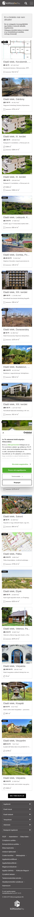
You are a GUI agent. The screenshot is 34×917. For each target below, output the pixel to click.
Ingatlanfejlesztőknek (9, 863)
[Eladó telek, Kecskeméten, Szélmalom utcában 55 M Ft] (17, 49)
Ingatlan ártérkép (8, 870)
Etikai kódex (24, 836)
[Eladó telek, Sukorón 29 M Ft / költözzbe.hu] (17, 504)
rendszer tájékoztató (9, 852)
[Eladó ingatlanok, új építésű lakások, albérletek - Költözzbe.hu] (17, 905)
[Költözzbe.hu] (11, 3)
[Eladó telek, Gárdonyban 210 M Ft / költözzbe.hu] (17, 87)
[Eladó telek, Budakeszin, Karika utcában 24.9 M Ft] (17, 354)
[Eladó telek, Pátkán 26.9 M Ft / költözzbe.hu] (17, 541)
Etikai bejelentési (8, 848)
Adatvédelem (13, 836)
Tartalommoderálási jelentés (11, 878)
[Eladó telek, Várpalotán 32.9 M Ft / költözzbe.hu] (17, 765)
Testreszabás (16, 476)
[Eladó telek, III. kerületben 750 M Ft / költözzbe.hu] (17, 124)
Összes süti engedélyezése (17, 470)
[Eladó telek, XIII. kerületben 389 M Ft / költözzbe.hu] (17, 392)
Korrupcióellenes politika (10, 844)
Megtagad (17, 482)
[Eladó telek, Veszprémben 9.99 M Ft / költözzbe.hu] (17, 728)
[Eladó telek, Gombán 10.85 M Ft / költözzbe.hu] (17, 242)
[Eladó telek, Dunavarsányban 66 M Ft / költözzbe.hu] (17, 317)
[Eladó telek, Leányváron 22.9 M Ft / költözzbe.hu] (17, 205)
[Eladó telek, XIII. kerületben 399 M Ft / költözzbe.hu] (17, 280)
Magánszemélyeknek (9, 867)
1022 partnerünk (13, 444)
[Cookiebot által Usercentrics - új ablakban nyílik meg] (24, 433)
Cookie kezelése (8, 855)
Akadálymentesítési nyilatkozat (12, 882)
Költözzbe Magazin (22, 870)
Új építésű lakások (8, 874)
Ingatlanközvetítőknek (9, 859)
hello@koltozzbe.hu (8, 893)
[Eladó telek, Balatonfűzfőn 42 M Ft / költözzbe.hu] (17, 429)
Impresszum (6, 885)
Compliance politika (9, 840)
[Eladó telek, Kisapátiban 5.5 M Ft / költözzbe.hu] (17, 691)
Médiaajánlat (20, 855)
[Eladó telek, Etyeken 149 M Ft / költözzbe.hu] (17, 579)
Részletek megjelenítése (20, 464)
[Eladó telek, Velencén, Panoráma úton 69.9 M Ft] (17, 616)
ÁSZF (4, 836)
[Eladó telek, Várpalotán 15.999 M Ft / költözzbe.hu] (17, 654)
